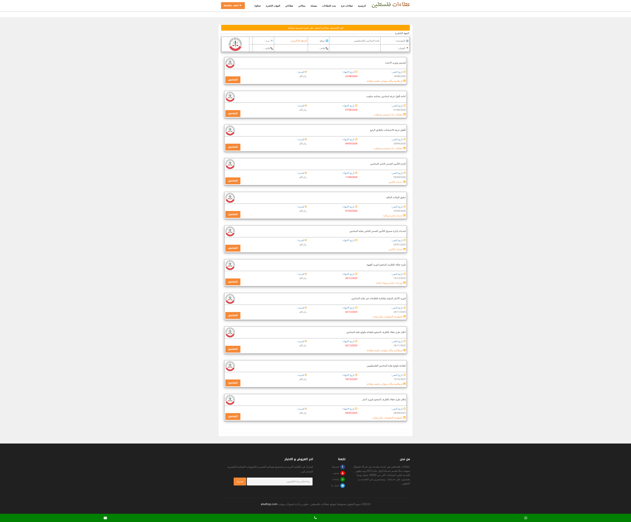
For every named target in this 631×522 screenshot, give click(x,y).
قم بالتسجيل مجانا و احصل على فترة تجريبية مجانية (315, 27)
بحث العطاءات (329, 5)
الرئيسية (362, 5)
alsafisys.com (269, 504)
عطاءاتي (289, 5)
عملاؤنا (258, 5)
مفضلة (314, 5)
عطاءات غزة (347, 5)
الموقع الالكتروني (299, 40)
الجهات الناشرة (273, 5)
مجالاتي (302, 5)
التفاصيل (233, 80)
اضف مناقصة (231, 5)
